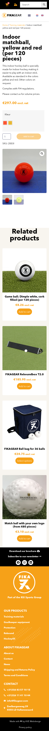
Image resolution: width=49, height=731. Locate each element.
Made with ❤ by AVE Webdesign (25, 721)
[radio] (5, 123)
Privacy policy (25, 727)
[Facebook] (18, 562)
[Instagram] (24, 562)
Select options (24, 460)
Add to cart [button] (24, 311)
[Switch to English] (42, 15)
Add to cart (28, 136)
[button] (29, 15)
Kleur (7, 114)
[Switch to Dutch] (37, 15)
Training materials (17, 25)
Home (5, 25)
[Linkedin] (30, 562)
